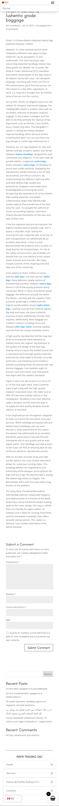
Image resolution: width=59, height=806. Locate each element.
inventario (15, 25)
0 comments (12, 29)
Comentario (13, 562)
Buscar (47, 674)
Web (8, 620)
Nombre (11, 594)
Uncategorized (43, 25)
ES (12, 798)
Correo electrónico (16, 607)
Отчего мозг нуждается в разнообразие (26, 688)
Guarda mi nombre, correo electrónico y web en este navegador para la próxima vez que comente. (28, 636)
